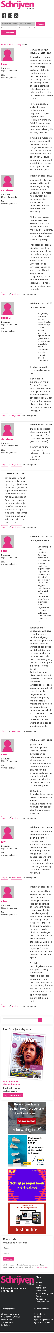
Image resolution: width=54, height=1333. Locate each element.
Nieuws (39, 1282)
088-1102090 (7, 1291)
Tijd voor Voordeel (42, 1322)
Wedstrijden (41, 1290)
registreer (16, 294)
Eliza (4, 64)
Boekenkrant (39, 1314)
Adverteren (41, 1299)
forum (11, 44)
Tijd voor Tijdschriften (43, 1319)
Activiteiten (41, 1288)
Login (5, 294)
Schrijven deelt (42, 1301)
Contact (39, 1296)
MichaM (6, 317)
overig (18, 44)
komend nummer (12, 1084)
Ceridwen (7, 190)
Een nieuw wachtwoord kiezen (29, 28)
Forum (39, 1285)
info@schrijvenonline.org (13, 1288)
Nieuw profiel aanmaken (9, 28)
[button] (8, 32)
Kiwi (3, 841)
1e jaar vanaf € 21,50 (13, 1095)
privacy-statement (41, 1267)
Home (4, 44)
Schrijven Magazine (44, 1293)
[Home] (18, 5)
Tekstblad (38, 1317)
